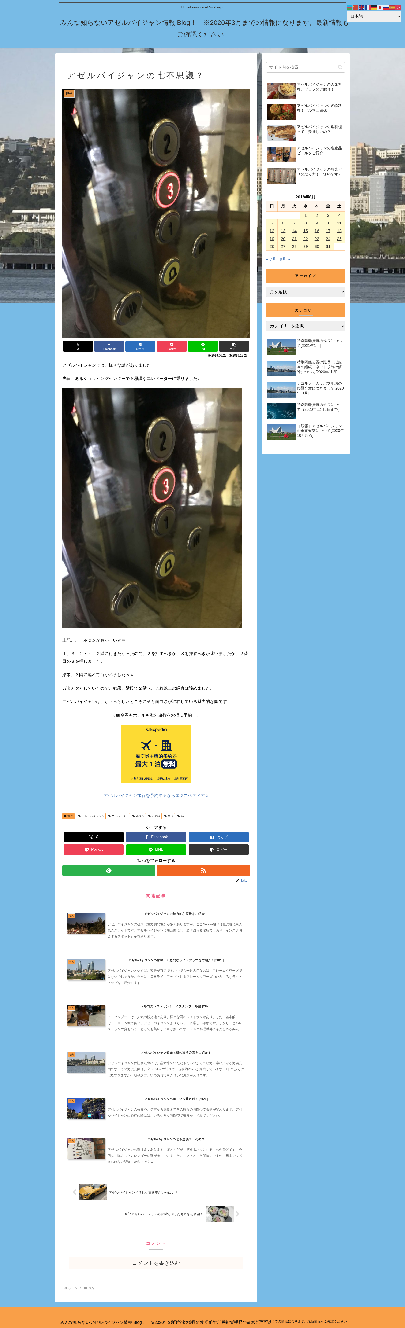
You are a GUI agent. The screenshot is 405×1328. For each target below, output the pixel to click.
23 (317, 238)
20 (283, 238)
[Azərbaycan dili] (350, 7)
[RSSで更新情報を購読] (203, 870)
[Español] (392, 7)
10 (328, 223)
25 (339, 238)
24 (328, 238)
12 (272, 230)
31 (328, 246)
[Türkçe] (398, 7)
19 (272, 238)
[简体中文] (356, 7)
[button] (234, 346)
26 (272, 246)
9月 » (285, 259)
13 (283, 230)
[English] (362, 7)
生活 (170, 816)
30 (317, 246)
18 (339, 230)
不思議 (156, 816)
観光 (70, 816)
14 (294, 230)
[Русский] (386, 7)
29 (305, 246)
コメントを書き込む (156, 1263)
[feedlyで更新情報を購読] (108, 870)
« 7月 (271, 259)
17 (328, 230)
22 (305, 238)
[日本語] (380, 7)
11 (339, 223)
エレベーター (120, 816)
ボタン (140, 816)
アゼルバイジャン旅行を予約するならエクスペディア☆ (156, 795)
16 (317, 230)
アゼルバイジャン (93, 816)
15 (305, 230)
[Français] (368, 7)
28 (294, 246)
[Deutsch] (374, 7)
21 (294, 238)
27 (283, 246)
